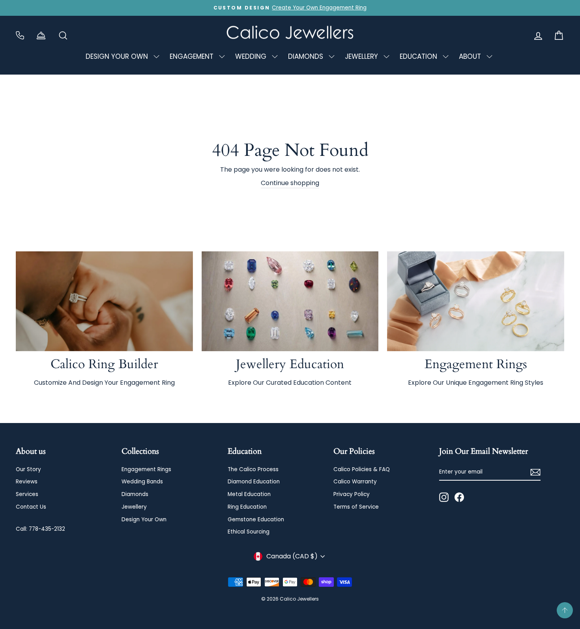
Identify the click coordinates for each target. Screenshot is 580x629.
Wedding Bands (142, 481)
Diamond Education (254, 481)
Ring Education (247, 507)
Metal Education (249, 494)
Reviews (26, 481)
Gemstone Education (256, 519)
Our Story (28, 469)
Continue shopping (290, 182)
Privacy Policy (351, 494)
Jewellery (134, 507)
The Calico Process (253, 469)
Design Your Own (144, 519)
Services (27, 494)
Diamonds (135, 494)
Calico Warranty (355, 481)
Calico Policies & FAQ (361, 469)
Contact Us (31, 507)
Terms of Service (356, 507)
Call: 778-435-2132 (40, 529)
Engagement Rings (146, 469)
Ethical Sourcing (248, 531)
